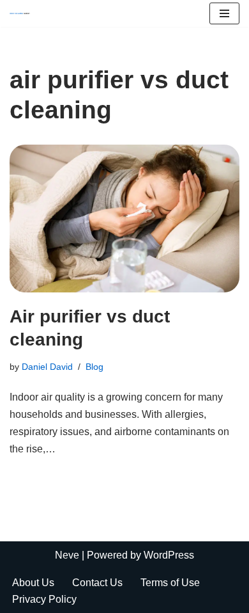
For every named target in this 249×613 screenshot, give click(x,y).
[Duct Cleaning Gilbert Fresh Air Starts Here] (23, 13)
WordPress (169, 555)
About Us (33, 582)
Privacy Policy (44, 599)
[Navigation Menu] (224, 13)
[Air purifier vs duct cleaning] (124, 218)
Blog (94, 367)
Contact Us (97, 582)
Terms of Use (170, 582)
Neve (67, 555)
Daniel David (47, 367)
